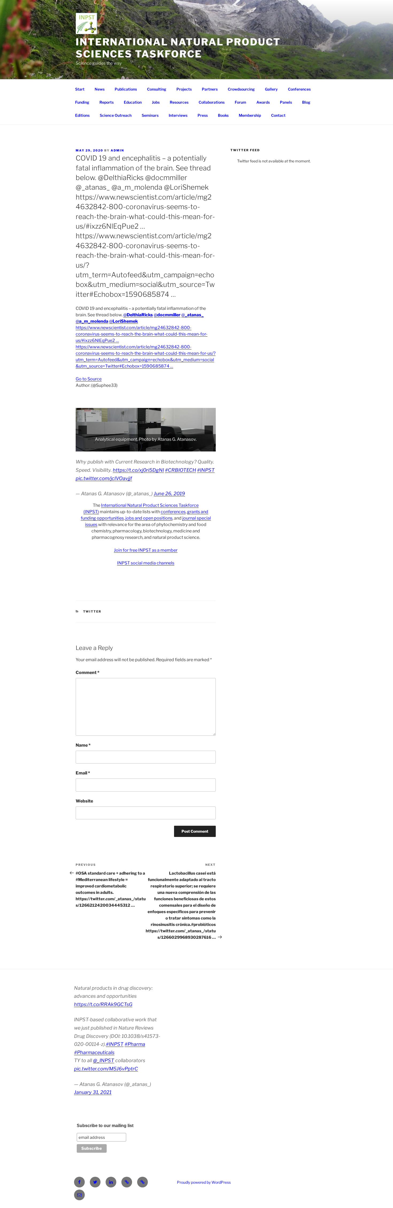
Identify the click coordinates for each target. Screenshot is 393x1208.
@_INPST (103, 1060)
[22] (199, 447)
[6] (109, 447)
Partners (210, 89)
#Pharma (135, 1044)
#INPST (206, 470)
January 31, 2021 (92, 1092)
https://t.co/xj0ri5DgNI (138, 470)
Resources (179, 102)
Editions (82, 115)
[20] (188, 447)
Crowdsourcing (241, 89)
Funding (82, 102)
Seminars (150, 115)
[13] (149, 447)
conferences (173, 511)
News (100, 89)
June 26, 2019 (169, 493)
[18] (177, 447)
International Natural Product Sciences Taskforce (178, 48)
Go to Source (89, 378)
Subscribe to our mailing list (105, 1125)
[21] (193, 447)
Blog (306, 102)
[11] (137, 447)
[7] (115, 447)
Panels (286, 102)
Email (83, 773)
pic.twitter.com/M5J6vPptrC (106, 1068)
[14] (154, 447)
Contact (278, 115)
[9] (126, 447)
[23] (205, 447)
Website (84, 801)
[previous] (82, 430)
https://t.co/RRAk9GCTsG (103, 1004)
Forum (240, 102)
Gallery (271, 89)
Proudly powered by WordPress (204, 1182)
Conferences (299, 89)
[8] (120, 447)
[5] (104, 447)
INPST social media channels (145, 563)
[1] (81, 447)
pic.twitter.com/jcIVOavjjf (104, 478)
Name (83, 745)
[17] (171, 447)
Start (79, 89)
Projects (184, 89)
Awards (263, 102)
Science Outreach (116, 115)
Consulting (156, 89)
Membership (250, 115)
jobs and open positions (148, 518)
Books (223, 115)
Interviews (178, 115)
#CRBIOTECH (180, 470)
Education (133, 102)
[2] (87, 447)
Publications (126, 89)
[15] (160, 447)
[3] (92, 447)
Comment (87, 672)
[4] (98, 447)
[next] (209, 430)
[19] (182, 447)
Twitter (92, 611)
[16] (165, 447)
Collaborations (212, 102)
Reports (106, 102)
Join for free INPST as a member (146, 550)
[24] (210, 447)
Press (203, 115)
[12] (143, 447)
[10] (132, 447)
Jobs (156, 102)
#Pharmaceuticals (94, 1052)
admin (117, 150)
